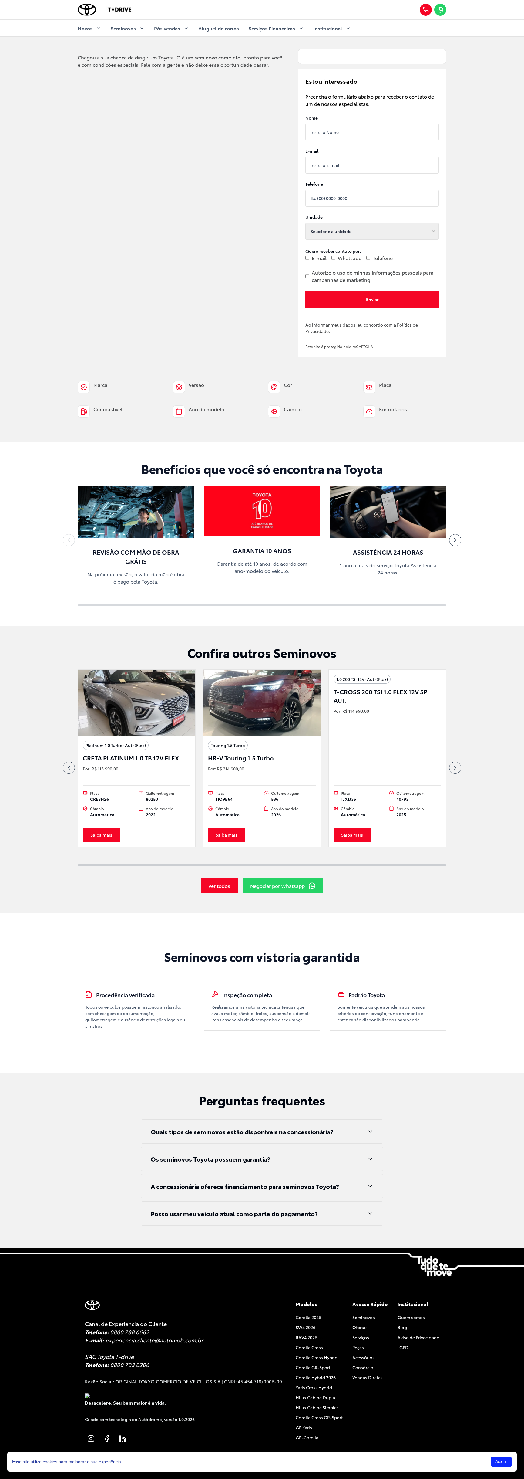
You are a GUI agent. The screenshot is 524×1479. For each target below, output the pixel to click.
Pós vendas (167, 28)
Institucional (327, 28)
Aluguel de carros (218, 28)
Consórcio (362, 1367)
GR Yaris (304, 1427)
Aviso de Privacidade (418, 1337)
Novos (85, 28)
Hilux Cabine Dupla (315, 1397)
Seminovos (123, 28)
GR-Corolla (307, 1437)
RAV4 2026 (306, 1337)
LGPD (403, 1347)
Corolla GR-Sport (313, 1367)
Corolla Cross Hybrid (317, 1357)
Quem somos (411, 1317)
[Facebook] (107, 1439)
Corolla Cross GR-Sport (319, 1417)
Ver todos (219, 885)
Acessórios (363, 1357)
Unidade (314, 217)
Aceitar (501, 1462)
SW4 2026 (305, 1327)
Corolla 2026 (308, 1317)
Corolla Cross (309, 1347)
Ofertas (360, 1327)
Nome (311, 118)
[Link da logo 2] (119, 10)
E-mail (311, 151)
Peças (358, 1347)
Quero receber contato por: (333, 251)
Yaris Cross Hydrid (314, 1387)
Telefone (314, 184)
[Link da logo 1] (87, 10)
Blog (402, 1327)
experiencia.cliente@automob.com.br (154, 1340)
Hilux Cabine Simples (317, 1407)
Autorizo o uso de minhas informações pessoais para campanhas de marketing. (372, 276)
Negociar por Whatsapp (277, 885)
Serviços (360, 1337)
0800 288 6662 (129, 1332)
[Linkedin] (122, 1439)
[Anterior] (69, 540)
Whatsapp (349, 257)
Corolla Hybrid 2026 (316, 1377)
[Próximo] (455, 540)
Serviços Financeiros (272, 28)
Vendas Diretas (367, 1377)
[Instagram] (91, 1439)
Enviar (372, 299)
